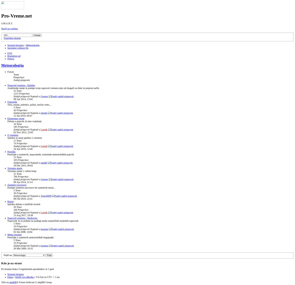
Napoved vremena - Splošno (21, 85)
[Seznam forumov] (12, 8)
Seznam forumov (15, 45)
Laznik (44, 129)
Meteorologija (32, 45)
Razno (10, 201)
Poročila (11, 151)
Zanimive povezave (16, 185)
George (44, 96)
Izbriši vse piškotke (24, 277)
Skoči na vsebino (9, 28)
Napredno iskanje (12, 38)
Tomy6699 (46, 196)
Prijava (10, 58)
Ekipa (10, 277)
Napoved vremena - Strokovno (22, 218)
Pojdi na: (8, 255)
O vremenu (12, 135)
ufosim (44, 113)
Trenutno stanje (14, 168)
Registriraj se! (14, 56)
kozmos (44, 229)
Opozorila (12, 102)
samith (44, 162)
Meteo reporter (14, 234)
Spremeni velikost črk (17, 48)
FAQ (9, 53)
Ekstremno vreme (15, 118)
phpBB (12, 282)
